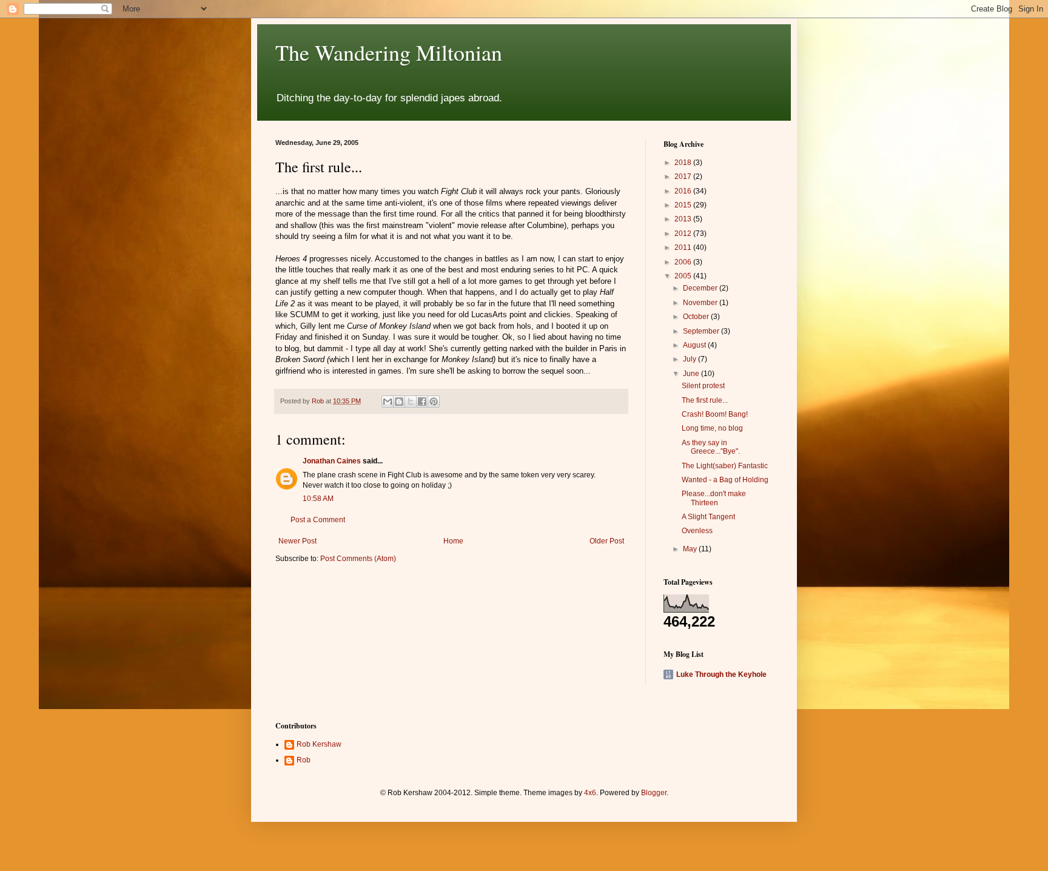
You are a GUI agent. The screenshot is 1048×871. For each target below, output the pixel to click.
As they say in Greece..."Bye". (711, 447)
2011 (683, 247)
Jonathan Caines (332, 461)
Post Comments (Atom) (358, 558)
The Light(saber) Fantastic (725, 466)
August (695, 345)
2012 (683, 233)
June (692, 373)
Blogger (654, 793)
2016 (683, 191)
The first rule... (705, 400)
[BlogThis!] (399, 401)
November (701, 302)
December (701, 288)
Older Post (607, 541)
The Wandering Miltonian (388, 52)
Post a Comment (318, 520)
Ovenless (697, 530)
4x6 (590, 793)
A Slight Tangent (708, 517)
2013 (683, 219)
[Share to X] (411, 401)
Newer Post (297, 541)
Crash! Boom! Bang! (715, 414)
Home (453, 541)
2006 (683, 262)
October (697, 316)
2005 (683, 276)
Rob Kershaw (319, 744)
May (691, 549)
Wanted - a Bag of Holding (725, 480)
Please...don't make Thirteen (714, 497)
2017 (683, 176)
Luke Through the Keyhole (721, 674)
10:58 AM (318, 498)
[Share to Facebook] (422, 401)
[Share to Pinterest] (434, 401)
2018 (683, 162)
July (690, 359)
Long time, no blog (712, 428)
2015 (683, 205)
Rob (304, 760)
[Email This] (387, 401)
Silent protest (703, 386)
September (702, 331)
